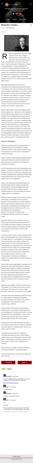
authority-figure (12, 197)
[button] (31, 25)
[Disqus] (16, 393)
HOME (8, 19)
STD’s (22, 229)
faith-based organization (13, 264)
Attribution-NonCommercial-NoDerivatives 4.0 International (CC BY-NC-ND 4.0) (16, 458)
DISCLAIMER (22, 19)
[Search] (31, 4)
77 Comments (10, 28)
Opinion (9, 369)
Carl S (3, 369)
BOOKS (15, 19)
